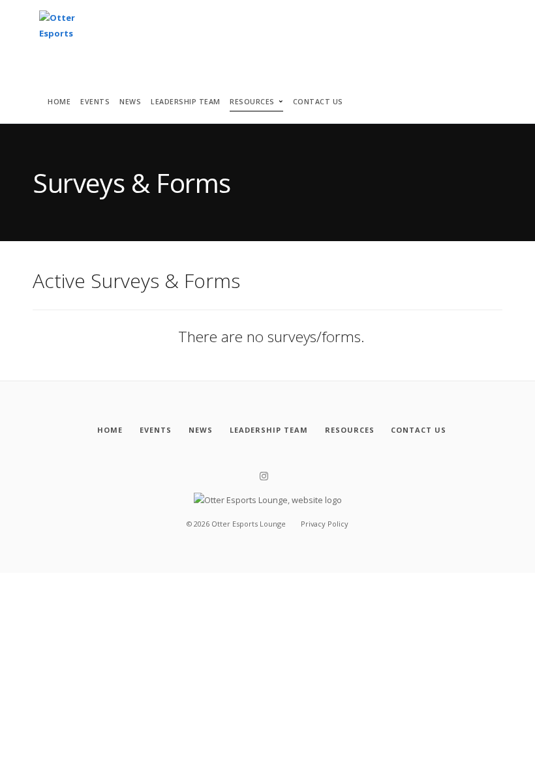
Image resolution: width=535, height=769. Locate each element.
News (130, 101)
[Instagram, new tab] (264, 476)
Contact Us (318, 101)
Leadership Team (186, 101)
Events (95, 101)
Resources (252, 101)
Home (59, 101)
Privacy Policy (324, 524)
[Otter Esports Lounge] (64, 29)
